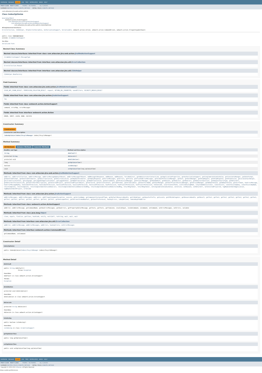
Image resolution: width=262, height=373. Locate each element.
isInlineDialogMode (186, 185)
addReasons (119, 177)
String (6, 153)
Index (41, 2)
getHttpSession (231, 179)
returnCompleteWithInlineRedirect (43, 187)
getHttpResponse (217, 179)
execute (69, 197)
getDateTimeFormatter (28, 179)
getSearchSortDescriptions (36, 182)
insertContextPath (171, 185)
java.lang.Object (8, 18)
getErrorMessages (108, 179)
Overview (4, 2)
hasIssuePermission (63, 185)
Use (22, 2)
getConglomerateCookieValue (212, 177)
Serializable (67, 30)
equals (12, 216)
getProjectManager (141, 181)
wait (66, 216)
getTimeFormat (117, 182)
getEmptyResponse (94, 179)
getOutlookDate (109, 181)
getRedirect (176, 181)
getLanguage (27, 181)
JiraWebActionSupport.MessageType (17, 57)
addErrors (37, 197)
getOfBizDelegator (173, 197)
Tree (26, 2)
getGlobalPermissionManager (165, 179)
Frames (24, 5)
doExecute (71, 156)
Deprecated (34, 2)
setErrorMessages (67, 225)
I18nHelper (20, 30)
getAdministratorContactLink (148, 177)
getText (209, 197)
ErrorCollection (8, 30)
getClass (27, 216)
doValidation (73, 159)
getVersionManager (197, 182)
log (5, 99)
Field (15, 8)
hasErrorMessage (251, 182)
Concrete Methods (41, 147)
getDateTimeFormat (11, 179)
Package (11, 2)
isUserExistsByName (248, 185)
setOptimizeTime (74, 169)
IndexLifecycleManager (24, 135)
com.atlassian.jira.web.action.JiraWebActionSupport (30, 23)
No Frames (32, 5)
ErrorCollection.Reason (13, 65)
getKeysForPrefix (148, 197)
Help (45, 2)
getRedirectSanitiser (201, 181)
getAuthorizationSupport (191, 177)
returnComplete (9, 187)
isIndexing (72, 165)
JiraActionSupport (60, 95)
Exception (27, 270)
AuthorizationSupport (52, 30)
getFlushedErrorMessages (143, 179)
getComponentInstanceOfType (96, 197)
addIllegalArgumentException (53, 197)
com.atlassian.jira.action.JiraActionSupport (23, 21)
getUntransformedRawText (79, 199)
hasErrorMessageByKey (12, 185)
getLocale (160, 197)
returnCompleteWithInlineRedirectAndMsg (73, 187)
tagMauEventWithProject (13, 189)
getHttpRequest (203, 179)
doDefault (71, 153)
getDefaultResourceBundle (118, 197)
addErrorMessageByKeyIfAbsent (53, 177)
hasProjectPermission (126, 185)
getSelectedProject (55, 182)
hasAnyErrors (112, 199)
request (50, 90)
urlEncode (27, 189)
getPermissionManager (124, 181)
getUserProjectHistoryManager (176, 182)
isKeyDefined (123, 199)
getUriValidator (130, 182)
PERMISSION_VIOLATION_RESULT (35, 90)
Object (43, 213)
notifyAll (51, 216)
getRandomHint (155, 181)
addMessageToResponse (96, 177)
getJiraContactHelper (246, 179)
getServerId (90, 182)
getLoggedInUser (62, 181)
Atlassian (19, 367)
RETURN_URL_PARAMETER (63, 90)
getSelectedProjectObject (74, 182)
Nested (9, 8)
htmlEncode (158, 185)
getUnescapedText (62, 199)
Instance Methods (24, 147)
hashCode (36, 216)
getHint (180, 179)
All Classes (44, 5)
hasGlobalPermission (30, 185)
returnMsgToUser (130, 187)
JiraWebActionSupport (17, 38)
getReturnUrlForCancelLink (14, 182)
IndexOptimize (9, 135)
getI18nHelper (135, 197)
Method (27, 8)
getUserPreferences (98, 199)
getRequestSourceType (219, 181)
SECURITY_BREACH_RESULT (93, 90)
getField (129, 179)
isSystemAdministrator (204, 185)
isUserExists (219, 185)
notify (43, 216)
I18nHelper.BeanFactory (13, 74)
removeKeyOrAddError (138, 199)
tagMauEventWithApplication (233, 187)
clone (6, 216)
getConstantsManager (233, 177)
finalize (19, 216)
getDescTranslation (45, 179)
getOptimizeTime (74, 162)
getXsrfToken (238, 182)
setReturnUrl (198, 187)
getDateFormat (247, 177)
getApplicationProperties (170, 177)
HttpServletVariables (34, 30)
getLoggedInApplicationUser (44, 181)
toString (59, 216)
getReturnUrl (234, 181)
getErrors (120, 179)
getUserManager (158, 182)
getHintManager (190, 179)
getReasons (166, 181)
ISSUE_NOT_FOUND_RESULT (13, 90)
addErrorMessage (35, 177)
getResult (201, 197)
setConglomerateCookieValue (162, 187)
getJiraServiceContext (12, 181)
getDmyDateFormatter (78, 179)
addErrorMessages (10, 197)
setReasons (187, 187)
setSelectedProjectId (213, 187)
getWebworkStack (211, 182)
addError (7, 177)
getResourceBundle (189, 197)
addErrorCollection (19, 177)
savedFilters (78, 90)
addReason (109, 177)
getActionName (79, 197)
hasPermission (111, 185)
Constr (20, 8)
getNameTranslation (77, 181)
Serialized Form (8, 43)
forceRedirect (129, 177)
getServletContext (103, 182)
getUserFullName (144, 182)
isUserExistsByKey (233, 185)
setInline (178, 187)
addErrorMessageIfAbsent (76, 177)
